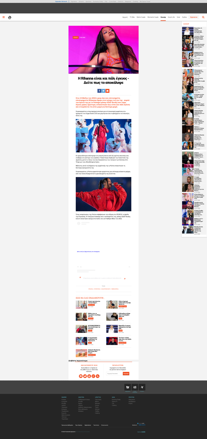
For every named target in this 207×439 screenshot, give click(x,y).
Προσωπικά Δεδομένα (67, 425)
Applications (88, 425)
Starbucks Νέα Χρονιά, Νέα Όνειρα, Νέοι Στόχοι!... (94, 351)
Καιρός (131, 403)
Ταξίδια (97, 411)
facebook (81, 376)
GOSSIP (120, 330)
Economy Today (98, 1)
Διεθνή (64, 405)
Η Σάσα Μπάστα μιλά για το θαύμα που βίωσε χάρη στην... (199, 196)
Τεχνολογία (65, 419)
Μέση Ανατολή (66, 415)
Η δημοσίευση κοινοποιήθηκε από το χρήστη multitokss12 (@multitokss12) (102, 278)
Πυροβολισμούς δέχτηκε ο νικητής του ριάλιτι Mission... (199, 204)
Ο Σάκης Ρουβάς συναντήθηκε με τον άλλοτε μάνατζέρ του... (198, 212)
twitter (85, 376)
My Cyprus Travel (145, 1)
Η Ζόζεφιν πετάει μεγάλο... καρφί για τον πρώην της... (199, 96)
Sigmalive (74, 1)
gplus (93, 376)
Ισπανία (80, 405)
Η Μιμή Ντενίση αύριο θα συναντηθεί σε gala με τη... (199, 80)
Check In (120, 1)
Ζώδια (184, 17)
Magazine (128, 1)
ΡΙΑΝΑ (91, 289)
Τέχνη (97, 407)
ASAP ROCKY (105, 289)
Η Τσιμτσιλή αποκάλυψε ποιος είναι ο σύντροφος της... (199, 145)
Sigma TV (114, 401)
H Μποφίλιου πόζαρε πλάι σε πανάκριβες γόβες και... (124, 315)
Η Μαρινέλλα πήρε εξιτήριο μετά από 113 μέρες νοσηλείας (199, 163)
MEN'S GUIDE (91, 304)
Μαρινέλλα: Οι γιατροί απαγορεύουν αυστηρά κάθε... (125, 327)
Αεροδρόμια (132, 401)
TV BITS (90, 330)
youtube (89, 376)
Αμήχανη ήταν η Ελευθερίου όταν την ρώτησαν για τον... (199, 54)
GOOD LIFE (91, 318)
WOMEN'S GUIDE (122, 306)
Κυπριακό (64, 401)
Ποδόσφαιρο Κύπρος (84, 399)
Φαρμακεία (132, 399)
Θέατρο (97, 409)
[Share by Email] (107, 91)
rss (97, 376)
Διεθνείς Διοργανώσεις (85, 407)
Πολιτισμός (98, 399)
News (135, 387)
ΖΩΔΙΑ (90, 342)
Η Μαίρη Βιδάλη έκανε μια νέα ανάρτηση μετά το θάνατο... (199, 112)
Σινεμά (97, 405)
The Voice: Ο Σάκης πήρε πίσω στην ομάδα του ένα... (125, 339)
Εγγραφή (126, 373)
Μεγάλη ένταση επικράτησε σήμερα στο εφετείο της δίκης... (198, 229)
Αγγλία (80, 403)
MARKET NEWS (92, 355)
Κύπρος (64, 399)
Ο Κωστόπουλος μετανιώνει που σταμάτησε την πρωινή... (198, 62)
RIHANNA (115, 289)
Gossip (163, 17)
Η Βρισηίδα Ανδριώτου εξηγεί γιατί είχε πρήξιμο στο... (199, 104)
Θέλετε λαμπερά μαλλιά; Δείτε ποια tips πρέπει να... (125, 303)
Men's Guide (141, 17)
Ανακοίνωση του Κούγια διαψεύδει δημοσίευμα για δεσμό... (199, 88)
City (106, 1)
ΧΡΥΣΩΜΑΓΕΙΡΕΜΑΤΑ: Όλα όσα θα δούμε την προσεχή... (94, 327)
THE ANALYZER (122, 342)
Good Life (171, 17)
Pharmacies (127, 387)
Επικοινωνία (104, 425)
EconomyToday (116, 399)
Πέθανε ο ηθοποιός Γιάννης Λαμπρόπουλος (199, 128)
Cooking (135, 1)
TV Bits (132, 17)
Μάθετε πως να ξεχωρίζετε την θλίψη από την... (94, 315)
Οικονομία (64, 407)
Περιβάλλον (65, 411)
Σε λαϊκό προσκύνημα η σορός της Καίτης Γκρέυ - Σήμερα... (199, 121)
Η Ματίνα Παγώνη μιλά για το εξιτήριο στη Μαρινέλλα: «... (199, 137)
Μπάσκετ (81, 411)
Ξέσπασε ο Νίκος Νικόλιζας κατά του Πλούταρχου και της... (199, 38)
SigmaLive (193, 17)
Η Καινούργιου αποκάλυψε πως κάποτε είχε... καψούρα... (198, 72)
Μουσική (97, 403)
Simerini (81, 1)
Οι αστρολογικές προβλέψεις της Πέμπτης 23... (92, 339)
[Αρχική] (9, 16)
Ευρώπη (64, 413)
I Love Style (112, 1)
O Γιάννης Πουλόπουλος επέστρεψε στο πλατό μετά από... (199, 171)
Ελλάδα (64, 403)
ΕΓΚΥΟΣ (97, 289)
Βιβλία (97, 401)
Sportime (88, 1)
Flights (142, 387)
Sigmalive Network (61, 1)
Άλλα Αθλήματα (82, 409)
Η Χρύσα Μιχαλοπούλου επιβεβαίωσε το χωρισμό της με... (199, 155)
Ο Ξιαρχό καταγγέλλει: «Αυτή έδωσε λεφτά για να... (198, 179)
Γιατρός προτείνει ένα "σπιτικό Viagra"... (94, 302)
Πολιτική (64, 417)
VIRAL (120, 318)
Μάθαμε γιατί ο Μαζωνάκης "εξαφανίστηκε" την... (198, 220)
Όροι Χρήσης (78, 425)
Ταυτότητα (96, 425)
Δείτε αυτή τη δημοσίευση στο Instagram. (88, 251)
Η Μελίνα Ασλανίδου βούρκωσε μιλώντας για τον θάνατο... (199, 188)
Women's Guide (152, 17)
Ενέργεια (64, 409)
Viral (178, 17)
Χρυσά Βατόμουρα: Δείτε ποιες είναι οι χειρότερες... (199, 46)
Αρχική (125, 17)
